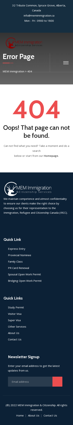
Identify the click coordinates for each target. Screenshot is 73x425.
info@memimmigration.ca (39, 15)
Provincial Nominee (19, 255)
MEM (21, 405)
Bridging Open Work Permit (25, 280)
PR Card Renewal (18, 268)
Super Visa (14, 320)
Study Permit (16, 307)
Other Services (17, 326)
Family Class (15, 261)
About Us (13, 333)
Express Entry (16, 248)
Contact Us (14, 339)
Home (20, 415)
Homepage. (51, 155)
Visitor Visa (14, 314)
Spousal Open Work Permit (24, 274)
